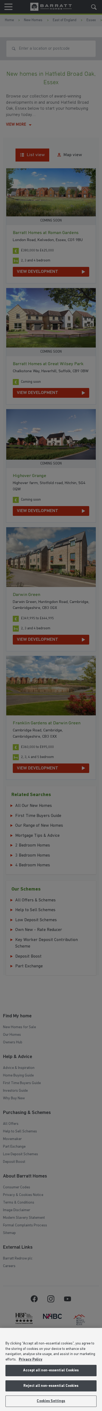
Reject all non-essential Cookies (50, 1386)
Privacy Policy (30, 1359)
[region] (51, 1369)
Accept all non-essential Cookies (51, 1370)
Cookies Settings (51, 1401)
